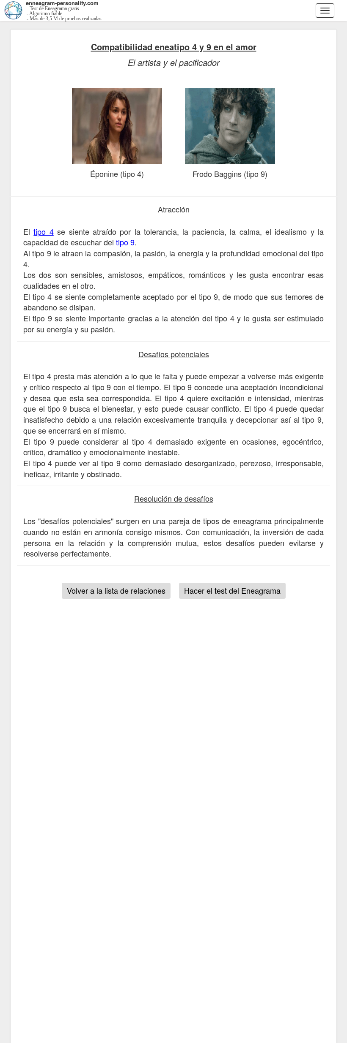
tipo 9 (125, 241)
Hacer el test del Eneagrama (232, 590)
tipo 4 (43, 231)
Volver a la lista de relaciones (116, 590)
